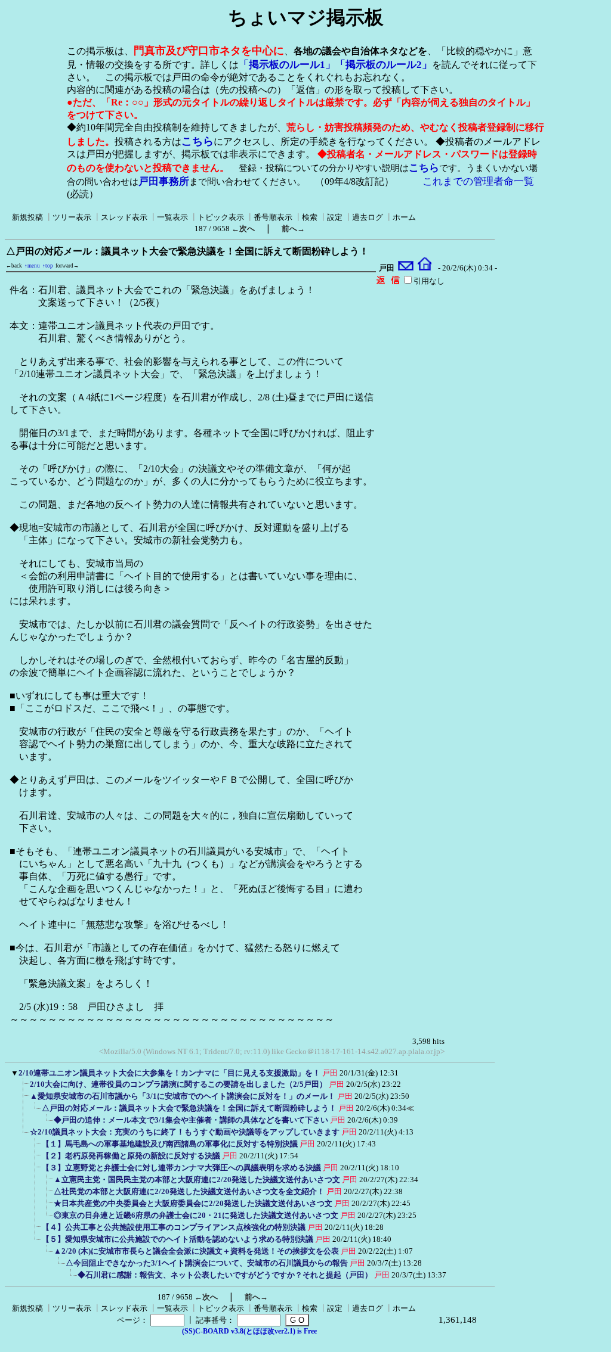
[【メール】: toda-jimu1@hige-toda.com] (406, 268)
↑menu (32, 266)
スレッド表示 (124, 217)
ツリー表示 (72, 217)
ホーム (404, 217)
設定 (334, 217)
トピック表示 (221, 217)
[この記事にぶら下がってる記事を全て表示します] (24, 1088)
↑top (47, 266)
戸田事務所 (163, 181)
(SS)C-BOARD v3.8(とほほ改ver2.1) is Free (249, 1331)
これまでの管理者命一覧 (478, 181)
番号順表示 (273, 217)
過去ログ (367, 217)
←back (14, 266)
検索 (309, 217)
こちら (197, 141)
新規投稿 (27, 217)
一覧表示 (172, 217)
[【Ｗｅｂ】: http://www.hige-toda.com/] (424, 268)
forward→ (67, 266)
